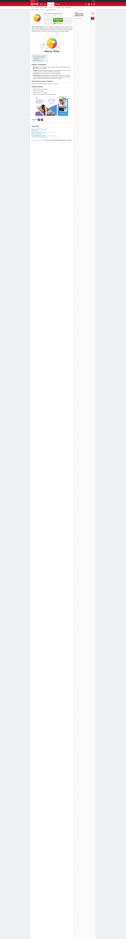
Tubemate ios (35, 130)
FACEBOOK (45, 7)
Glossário (57, 4)
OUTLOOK (50, 7)
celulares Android (54, 83)
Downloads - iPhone (43, 130)
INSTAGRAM (59, 7)
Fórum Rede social (52, 132)
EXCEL (54, 7)
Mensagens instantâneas (51, 9)
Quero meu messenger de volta (39, 132)
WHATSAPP (36, 7)
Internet (42, 9)
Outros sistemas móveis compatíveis (39, 58)
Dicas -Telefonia (46, 133)
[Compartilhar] (39, 119)
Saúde (37, 1)
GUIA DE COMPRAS (68, 7)
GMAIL (63, 7)
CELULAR (41, 7)
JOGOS (32, 7)
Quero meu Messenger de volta (39, 135)
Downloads (51, 4)
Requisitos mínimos (38, 60)
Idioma (94, 1)
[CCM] (34, 4)
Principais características (39, 56)
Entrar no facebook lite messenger (39, 136)
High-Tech (33, 1)
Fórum (41, 4)
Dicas (45, 4)
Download (58, 19)
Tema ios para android (37, 133)
